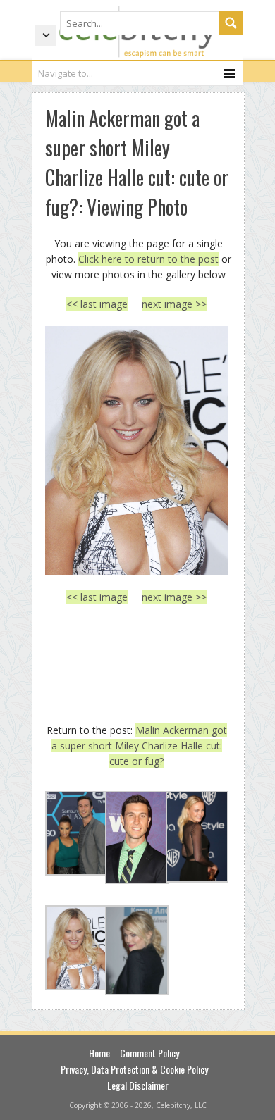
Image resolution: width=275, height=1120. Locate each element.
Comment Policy (149, 1052)
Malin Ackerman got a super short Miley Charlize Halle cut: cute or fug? (139, 746)
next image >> (174, 304)
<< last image (97, 304)
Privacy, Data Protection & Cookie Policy (134, 1069)
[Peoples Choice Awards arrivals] (136, 450)
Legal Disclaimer (138, 1085)
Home (99, 1052)
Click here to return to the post (148, 259)
